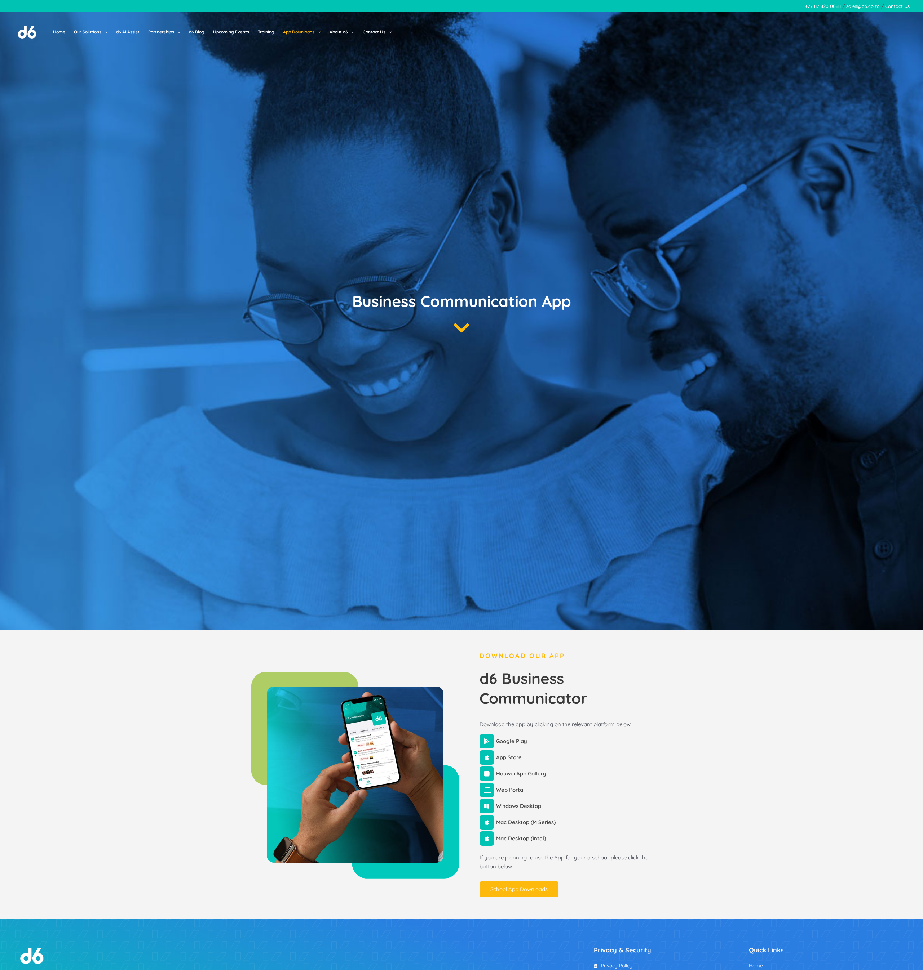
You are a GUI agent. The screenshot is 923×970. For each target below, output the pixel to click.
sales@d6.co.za (863, 6)
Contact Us (897, 6)
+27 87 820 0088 (823, 6)
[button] (104, 32)
